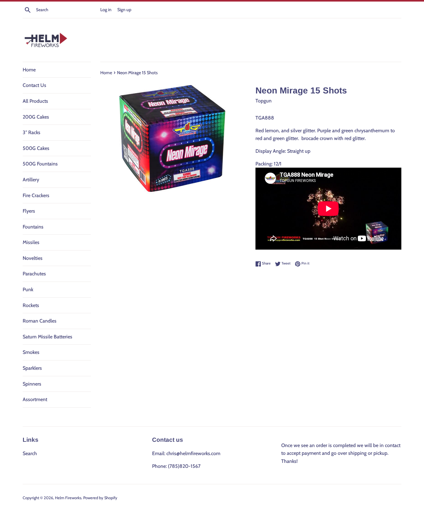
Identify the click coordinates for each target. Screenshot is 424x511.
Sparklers (32, 368)
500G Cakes (36, 148)
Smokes (31, 352)
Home (29, 70)
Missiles (31, 242)
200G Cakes (36, 117)
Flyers (29, 211)
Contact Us (34, 85)
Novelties (33, 258)
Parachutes (34, 274)
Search (30, 453)
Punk (28, 289)
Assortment (35, 399)
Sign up (124, 9)
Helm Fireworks (68, 497)
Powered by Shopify (100, 497)
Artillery (31, 180)
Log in (105, 9)
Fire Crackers (36, 195)
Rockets (31, 305)
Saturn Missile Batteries (47, 337)
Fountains (33, 227)
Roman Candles (39, 321)
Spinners (32, 384)
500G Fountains (40, 164)
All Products (35, 101)
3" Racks (31, 132)
